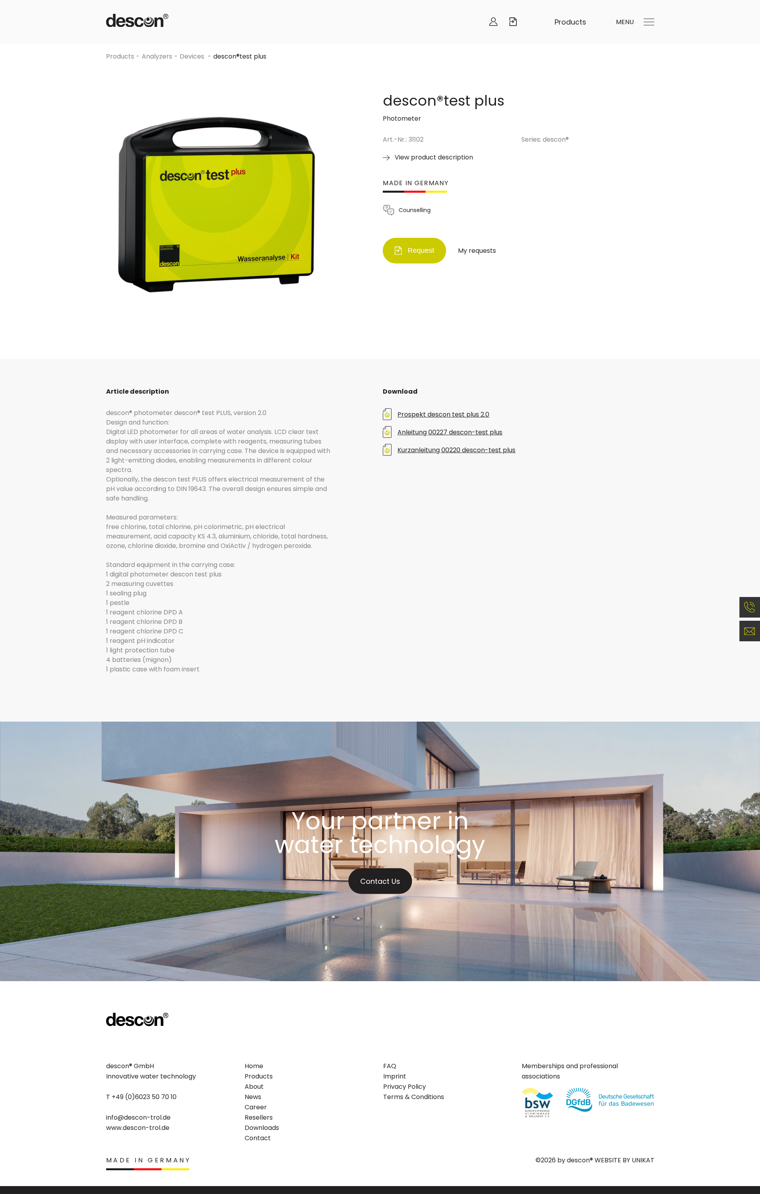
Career (256, 1107)
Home (254, 1066)
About (254, 1086)
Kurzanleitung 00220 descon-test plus (456, 450)
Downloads (262, 1127)
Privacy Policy (404, 1086)
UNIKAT (643, 1160)
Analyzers (157, 56)
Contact (258, 1138)
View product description (434, 157)
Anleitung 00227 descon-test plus (449, 432)
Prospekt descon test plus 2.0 (443, 414)
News (253, 1096)
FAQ (389, 1066)
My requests (477, 250)
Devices (193, 56)
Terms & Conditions (413, 1096)
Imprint (394, 1076)
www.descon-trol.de (137, 1127)
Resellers (259, 1117)
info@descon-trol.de (138, 1117)
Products (570, 22)
